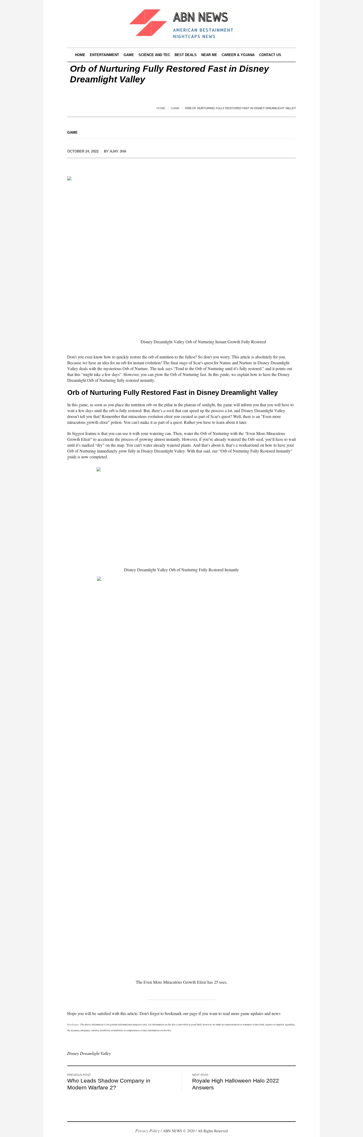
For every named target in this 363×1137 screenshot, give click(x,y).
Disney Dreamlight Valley (89, 1053)
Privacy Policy (147, 1130)
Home (161, 108)
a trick (168, 410)
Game (175, 108)
